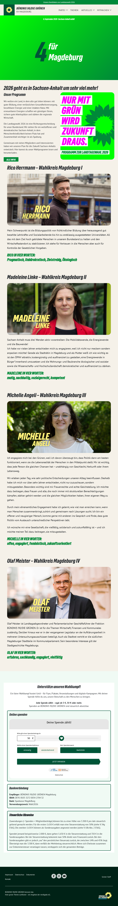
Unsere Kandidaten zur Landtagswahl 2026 (59, 2)
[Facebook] (53, 876)
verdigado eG (45, 895)
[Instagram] (59, 876)
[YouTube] (64, 876)
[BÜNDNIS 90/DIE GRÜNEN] (9, 10)
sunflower (23, 895)
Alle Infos (11, 159)
